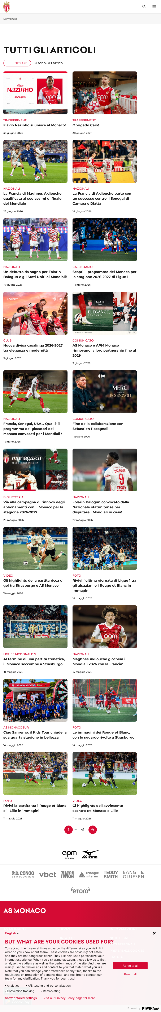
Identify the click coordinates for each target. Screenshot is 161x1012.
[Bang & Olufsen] (133, 874)
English (10, 933)
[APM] (69, 854)
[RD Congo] (23, 874)
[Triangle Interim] (89, 874)
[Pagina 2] (92, 830)
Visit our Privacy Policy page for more (69, 998)
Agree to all (130, 965)
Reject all (130, 974)
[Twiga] (67, 874)
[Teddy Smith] (111, 874)
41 (82, 830)
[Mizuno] (90, 854)
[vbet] (47, 874)
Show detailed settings (21, 998)
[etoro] (80, 891)
